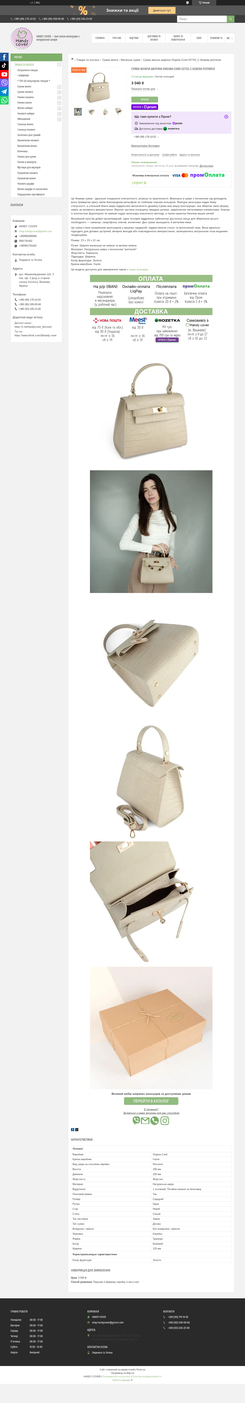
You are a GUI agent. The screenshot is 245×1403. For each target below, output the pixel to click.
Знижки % (216, 38)
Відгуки (134, 38)
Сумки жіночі (110, 59)
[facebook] (72, 1130)
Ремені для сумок (26, 156)
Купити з (138, 107)
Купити (145, 99)
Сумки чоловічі (25, 92)
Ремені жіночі (24, 102)
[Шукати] (230, 19)
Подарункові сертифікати (30, 194)
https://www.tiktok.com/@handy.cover (35, 335)
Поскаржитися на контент (116, 1376)
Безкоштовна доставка (145, 145)
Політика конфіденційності (147, 1376)
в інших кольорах (137, 269)
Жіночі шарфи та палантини (32, 189)
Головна (100, 38)
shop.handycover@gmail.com (35, 231)
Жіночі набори (25, 108)
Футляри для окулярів (29, 167)
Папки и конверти (26, 162)
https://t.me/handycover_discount (33, 326)
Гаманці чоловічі (26, 129)
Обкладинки (23, 119)
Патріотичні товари (27, 70)
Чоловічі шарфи (25, 183)
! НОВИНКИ (23, 75)
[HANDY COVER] (22, 38)
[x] (76, 1130)
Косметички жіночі (27, 146)
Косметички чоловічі (28, 140)
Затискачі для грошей (28, 135)
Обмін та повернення (178, 38)
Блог (199, 38)
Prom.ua (140, 1369)
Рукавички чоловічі (27, 173)
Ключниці (22, 151)
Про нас (117, 38)
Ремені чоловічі (25, 97)
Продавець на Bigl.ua (122, 1373)
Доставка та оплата (154, 38)
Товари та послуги (87, 59)
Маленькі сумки (130, 59)
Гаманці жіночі (25, 124)
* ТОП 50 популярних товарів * (33, 81)
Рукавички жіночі (26, 178)
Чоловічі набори (25, 113)
